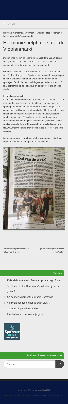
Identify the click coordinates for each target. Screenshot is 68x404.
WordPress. (59, 396)
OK (58, 363)
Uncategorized (43, 33)
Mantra (49, 396)
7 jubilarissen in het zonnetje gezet (25, 314)
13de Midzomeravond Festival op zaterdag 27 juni (33, 280)
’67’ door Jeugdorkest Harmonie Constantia (30, 296)
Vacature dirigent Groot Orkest (23, 308)
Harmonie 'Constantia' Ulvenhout (18, 33)
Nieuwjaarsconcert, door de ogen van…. (28, 302)
